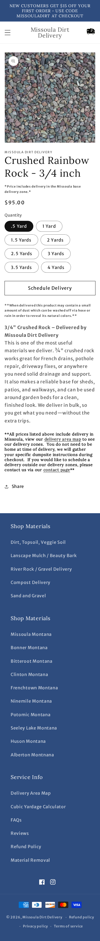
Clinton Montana (29, 674)
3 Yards (56, 253)
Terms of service (68, 926)
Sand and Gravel (28, 595)
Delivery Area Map (31, 793)
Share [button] (18, 486)
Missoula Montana (31, 634)
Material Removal (30, 860)
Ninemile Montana (31, 701)
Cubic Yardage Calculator (38, 806)
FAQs (16, 820)
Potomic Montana (30, 714)
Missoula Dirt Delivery (42, 917)
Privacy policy (35, 926)
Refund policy (81, 917)
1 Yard (49, 226)
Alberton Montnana (32, 754)
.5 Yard (19, 226)
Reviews (20, 833)
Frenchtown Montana (34, 687)
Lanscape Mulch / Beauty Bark (44, 555)
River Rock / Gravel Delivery (41, 569)
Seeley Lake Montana (34, 728)
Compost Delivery (30, 582)
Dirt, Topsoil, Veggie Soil (38, 542)
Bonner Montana (29, 647)
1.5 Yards (21, 240)
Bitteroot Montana (32, 661)
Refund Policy (26, 846)
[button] (7, 32)
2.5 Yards (21, 253)
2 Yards (55, 240)
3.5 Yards (21, 267)
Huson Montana (28, 741)
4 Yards (56, 267)
